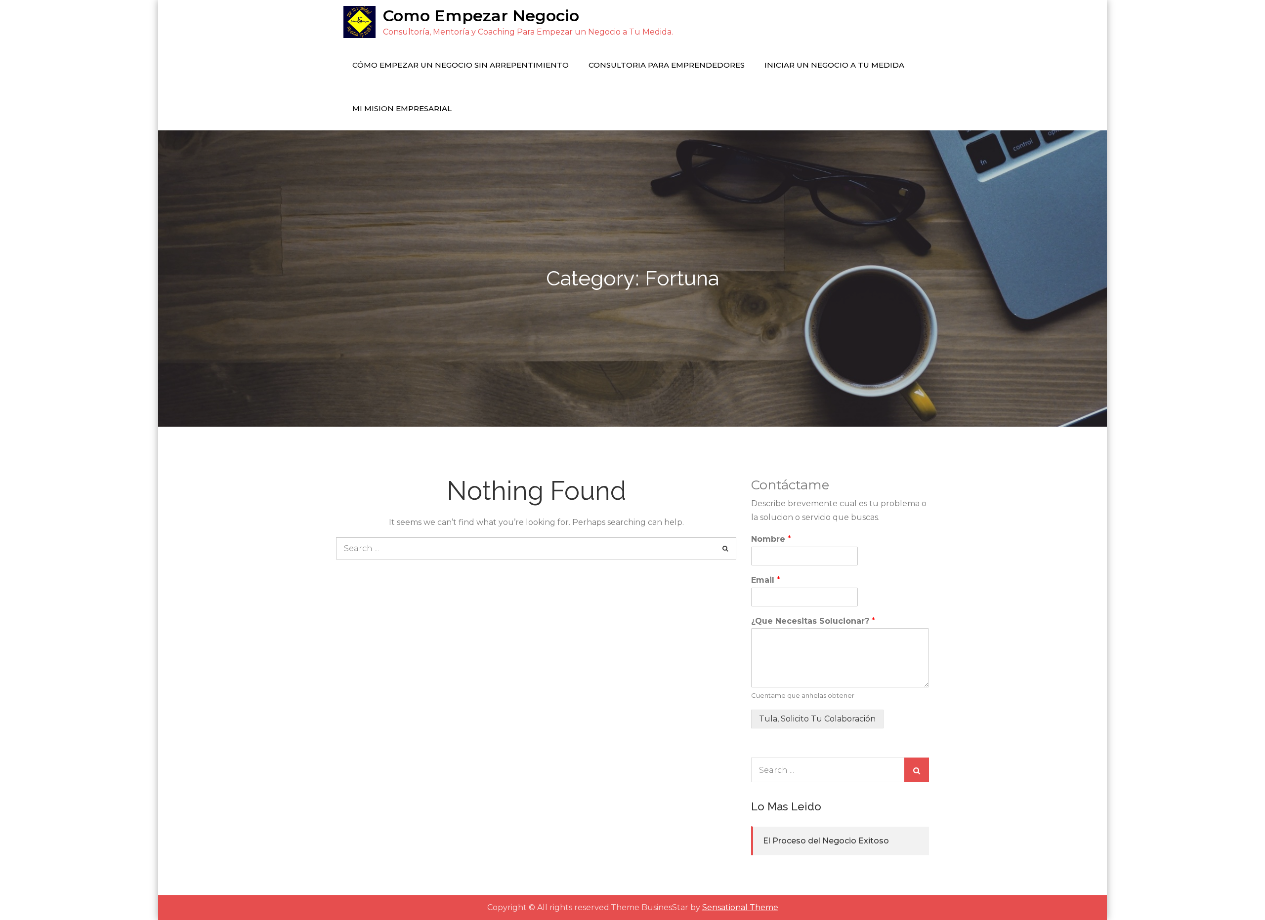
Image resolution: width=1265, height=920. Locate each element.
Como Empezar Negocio (481, 15)
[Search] (725, 548)
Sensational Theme (740, 907)
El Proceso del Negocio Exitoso (826, 840)
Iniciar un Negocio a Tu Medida (834, 65)
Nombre (771, 539)
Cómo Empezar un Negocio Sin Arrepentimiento (460, 65)
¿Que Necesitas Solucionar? (813, 621)
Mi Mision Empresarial (402, 108)
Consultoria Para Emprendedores (667, 65)
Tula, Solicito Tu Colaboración (817, 718)
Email (765, 580)
